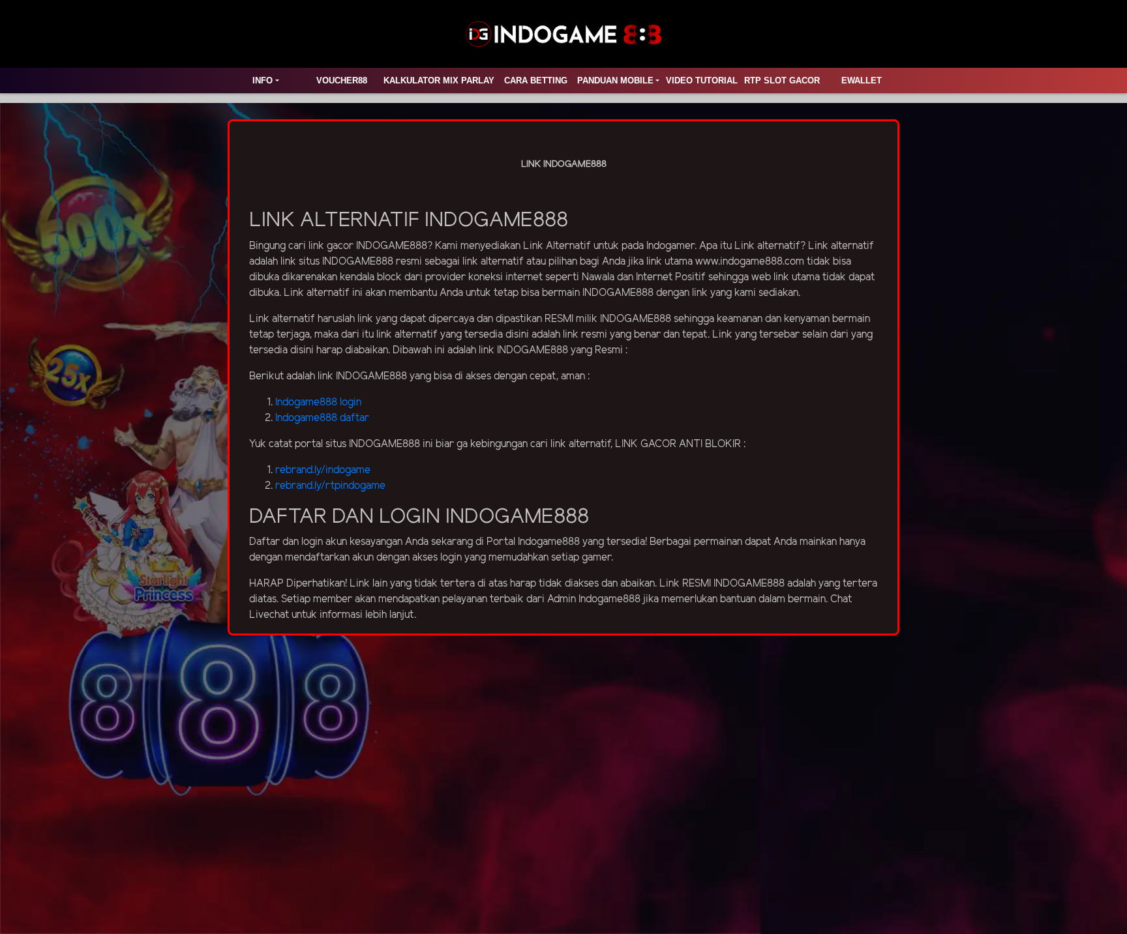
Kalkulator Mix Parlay (438, 80)
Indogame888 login (318, 402)
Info (262, 80)
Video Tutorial (702, 80)
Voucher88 (341, 80)
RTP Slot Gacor (782, 80)
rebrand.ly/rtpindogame (330, 486)
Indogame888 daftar (322, 418)
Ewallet (861, 80)
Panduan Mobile (615, 80)
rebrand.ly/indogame (322, 470)
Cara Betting (535, 80)
